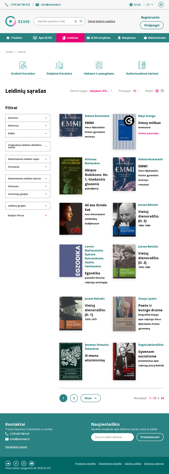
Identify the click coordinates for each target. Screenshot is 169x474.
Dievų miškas (149, 123)
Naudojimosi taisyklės (110, 463)
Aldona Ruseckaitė (97, 116)
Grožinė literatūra (23, 73)
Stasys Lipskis (147, 298)
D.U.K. (137, 4)
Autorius (13, 117)
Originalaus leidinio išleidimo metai (25, 146)
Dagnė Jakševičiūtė (150, 345)
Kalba (11, 133)
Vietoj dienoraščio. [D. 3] (148, 216)
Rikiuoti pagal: (79, 91)
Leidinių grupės (17, 205)
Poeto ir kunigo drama (150, 307)
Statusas (13, 186)
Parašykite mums (16, 447)
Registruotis (150, 17)
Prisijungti (151, 25)
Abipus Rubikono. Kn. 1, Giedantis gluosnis (96, 177)
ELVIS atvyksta (100, 38)
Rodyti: (149, 91)
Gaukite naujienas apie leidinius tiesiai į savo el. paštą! (124, 429)
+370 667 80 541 (20, 4)
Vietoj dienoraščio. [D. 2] (148, 258)
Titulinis (16, 38)
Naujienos (129, 38)
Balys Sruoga (146, 116)
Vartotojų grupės (18, 194)
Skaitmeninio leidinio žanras (24, 178)
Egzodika (92, 273)
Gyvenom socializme (147, 353)
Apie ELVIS (45, 38)
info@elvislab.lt (51, 4)
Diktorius (13, 125)
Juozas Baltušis (148, 205)
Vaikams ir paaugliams (99, 73)
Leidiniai (72, 38)
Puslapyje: (125, 91)
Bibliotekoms (157, 38)
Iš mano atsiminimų (95, 357)
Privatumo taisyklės (85, 463)
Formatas (13, 166)
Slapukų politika (133, 463)
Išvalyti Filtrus (16, 215)
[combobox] (59, 21)
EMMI (89, 123)
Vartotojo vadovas (154, 463)
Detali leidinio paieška (101, 21)
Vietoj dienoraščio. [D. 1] (95, 310)
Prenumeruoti (150, 437)
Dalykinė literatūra (59, 73)
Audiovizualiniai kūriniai (142, 73)
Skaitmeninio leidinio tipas (23, 159)
